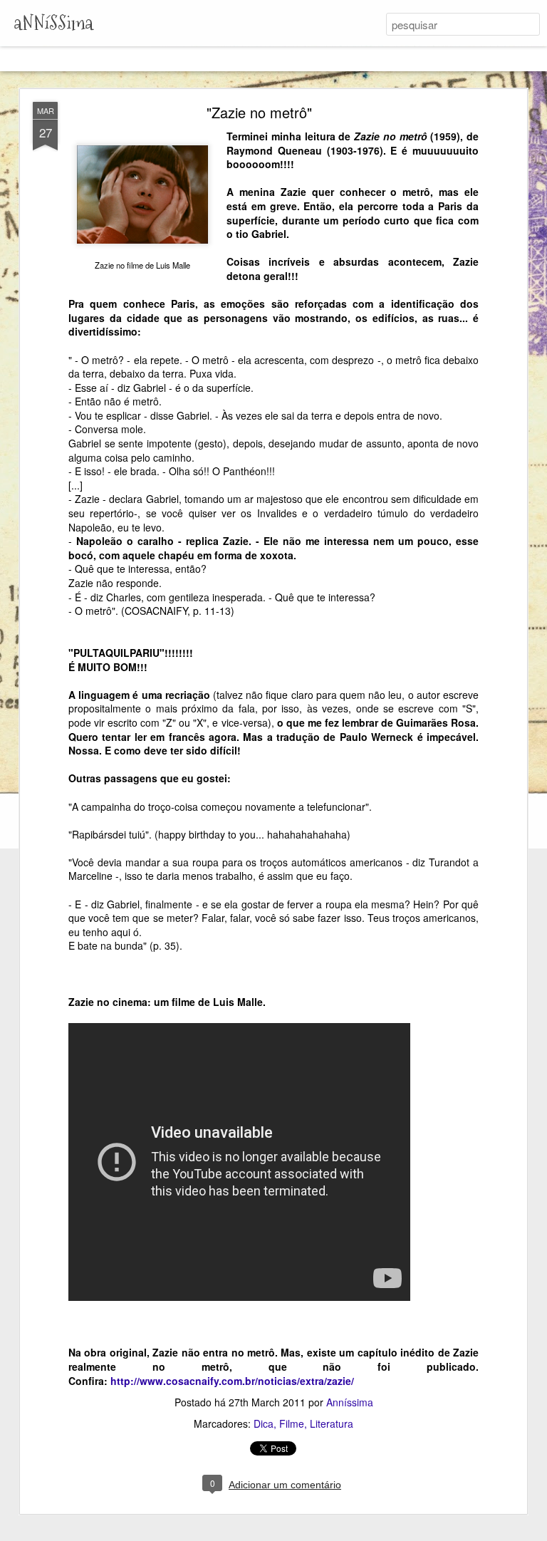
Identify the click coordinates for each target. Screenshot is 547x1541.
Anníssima (349, 1402)
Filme (291, 1423)
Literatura (331, 1423)
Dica (264, 1423)
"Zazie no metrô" (259, 112)
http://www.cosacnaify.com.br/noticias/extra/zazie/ (232, 1381)
